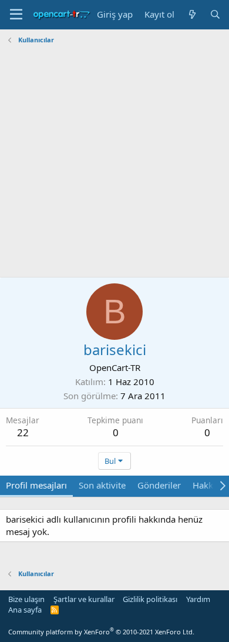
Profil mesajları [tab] (36, 485)
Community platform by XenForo (101, 631)
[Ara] (215, 14)
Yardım (198, 599)
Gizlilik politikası (150, 599)
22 (23, 432)
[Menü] (16, 14)
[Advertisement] (114, 162)
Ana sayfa (25, 609)
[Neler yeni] (191, 14)
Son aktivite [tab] (102, 485)
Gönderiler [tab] (159, 485)
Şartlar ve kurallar (83, 599)
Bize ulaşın (26, 599)
